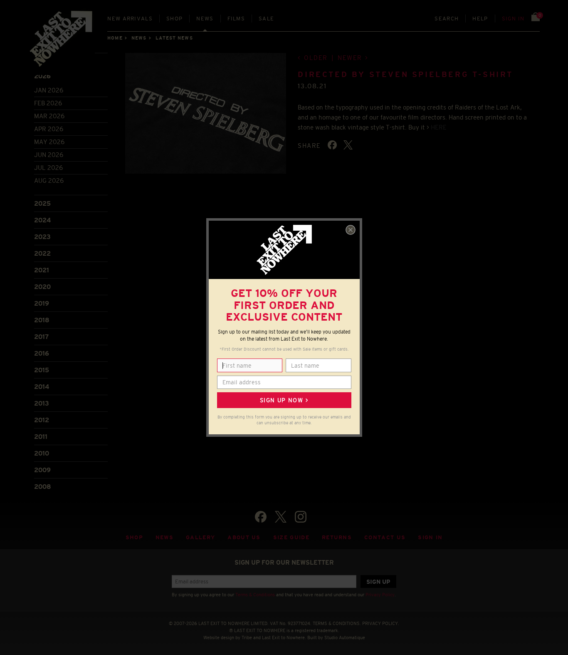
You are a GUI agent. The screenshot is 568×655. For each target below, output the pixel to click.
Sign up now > (284, 400)
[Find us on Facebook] (261, 517)
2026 (42, 76)
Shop (174, 18)
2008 (42, 486)
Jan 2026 (48, 90)
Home (114, 37)
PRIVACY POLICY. (380, 623)
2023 (42, 236)
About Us (244, 537)
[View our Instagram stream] (300, 517)
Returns (337, 537)
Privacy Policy (380, 594)
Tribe (247, 637)
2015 (41, 370)
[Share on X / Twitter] (348, 144)
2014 (41, 386)
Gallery (200, 537)
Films (236, 18)
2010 (41, 453)
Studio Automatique (344, 637)
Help (480, 18)
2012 (41, 419)
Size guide (291, 537)
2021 (41, 270)
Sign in (513, 18)
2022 (42, 253)
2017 (41, 336)
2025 (42, 203)
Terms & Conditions (255, 594)
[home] (61, 41)
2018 (41, 320)
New (130, 18)
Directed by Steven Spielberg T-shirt (405, 74)
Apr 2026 (48, 128)
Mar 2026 (49, 116)
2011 (40, 436)
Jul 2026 (48, 167)
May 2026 (49, 141)
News (204, 18)
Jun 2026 (48, 154)
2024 (42, 220)
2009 (42, 469)
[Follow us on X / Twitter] (280, 517)
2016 (41, 353)
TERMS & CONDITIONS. (337, 623)
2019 (41, 303)
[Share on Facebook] (332, 144)
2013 (41, 403)
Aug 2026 (49, 180)
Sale (266, 18)
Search (447, 18)
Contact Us (384, 537)
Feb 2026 (48, 103)
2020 (42, 286)
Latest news (174, 37)
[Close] (351, 230)
